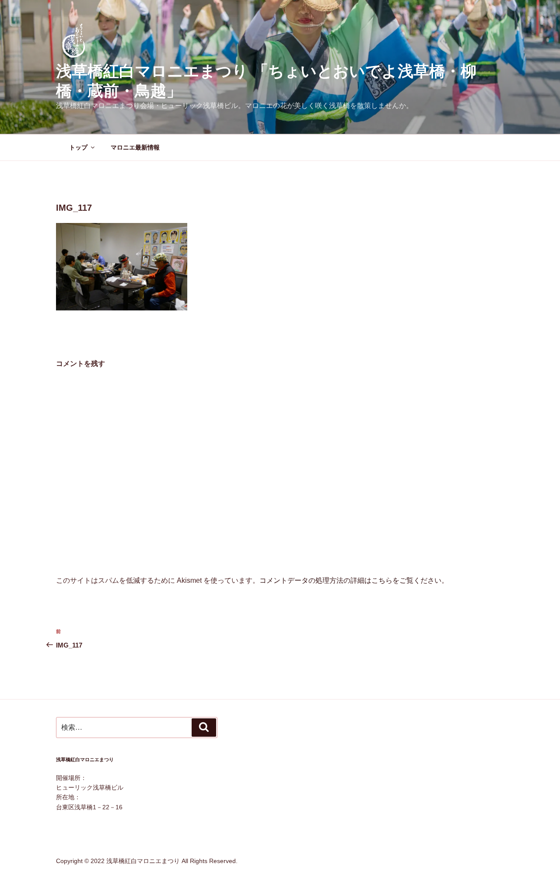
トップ (78, 147)
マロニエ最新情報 (135, 147)
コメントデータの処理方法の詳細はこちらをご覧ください (350, 580)
